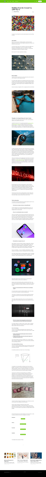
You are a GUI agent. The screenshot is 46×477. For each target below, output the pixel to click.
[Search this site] (34, 1)
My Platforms (16, 1)
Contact (13, 1)
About (10, 1)
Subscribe (40, 1)
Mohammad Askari (16, 11)
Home (8, 1)
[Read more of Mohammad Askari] (12, 12)
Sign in (37, 1)
